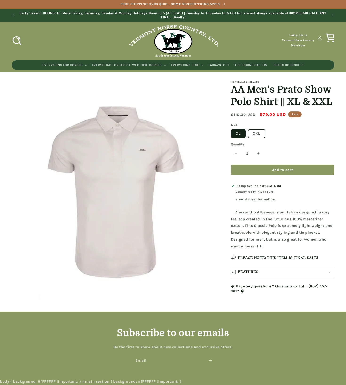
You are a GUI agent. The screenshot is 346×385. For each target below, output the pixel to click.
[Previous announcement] (13, 15)
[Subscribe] (210, 360)
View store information (255, 199)
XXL (256, 133)
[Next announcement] (332, 15)
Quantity (237, 144)
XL (238, 133)
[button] (17, 40)
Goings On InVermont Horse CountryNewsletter (298, 40)
